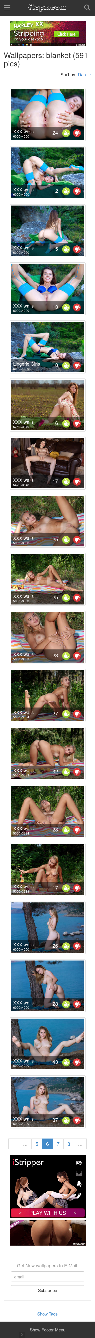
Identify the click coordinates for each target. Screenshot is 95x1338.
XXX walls (23, 131)
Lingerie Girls (26, 363)
